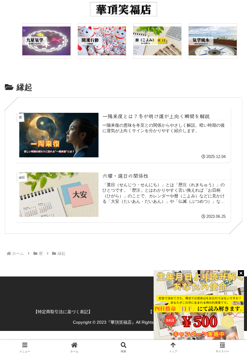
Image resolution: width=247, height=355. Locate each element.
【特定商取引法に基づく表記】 (62, 311)
